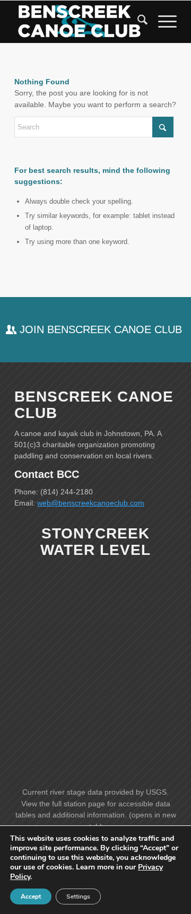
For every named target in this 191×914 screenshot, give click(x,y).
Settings (78, 896)
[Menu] (162, 22)
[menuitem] (137, 22)
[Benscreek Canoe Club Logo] (79, 22)
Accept (31, 896)
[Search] (137, 22)
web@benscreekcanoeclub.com (90, 503)
